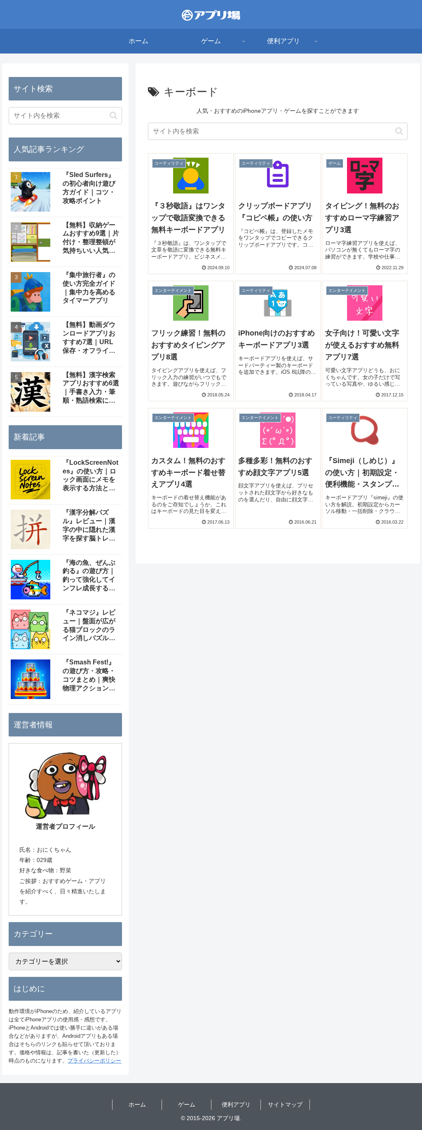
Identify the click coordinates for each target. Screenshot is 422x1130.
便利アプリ (236, 1104)
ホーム (137, 1104)
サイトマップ (285, 1104)
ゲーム (186, 1104)
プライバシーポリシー (94, 1061)
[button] (399, 131)
